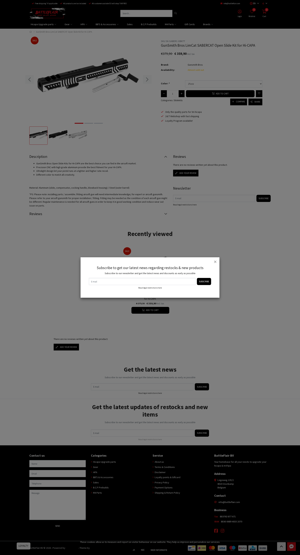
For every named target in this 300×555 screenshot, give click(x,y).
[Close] (215, 261)
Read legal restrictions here (150, 288)
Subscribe (204, 281)
